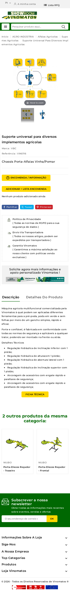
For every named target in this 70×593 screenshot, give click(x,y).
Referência (8, 153)
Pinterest (45, 207)
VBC (13, 148)
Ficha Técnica (35, 394)
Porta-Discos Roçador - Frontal (51, 469)
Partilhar (12, 207)
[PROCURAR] (63, 27)
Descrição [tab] (10, 297)
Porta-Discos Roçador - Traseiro (16, 469)
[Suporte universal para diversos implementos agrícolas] (27, 115)
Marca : (6, 148)
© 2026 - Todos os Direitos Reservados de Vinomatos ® (35, 581)
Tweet (28, 207)
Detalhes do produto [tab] (44, 297)
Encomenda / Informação (26, 178)
